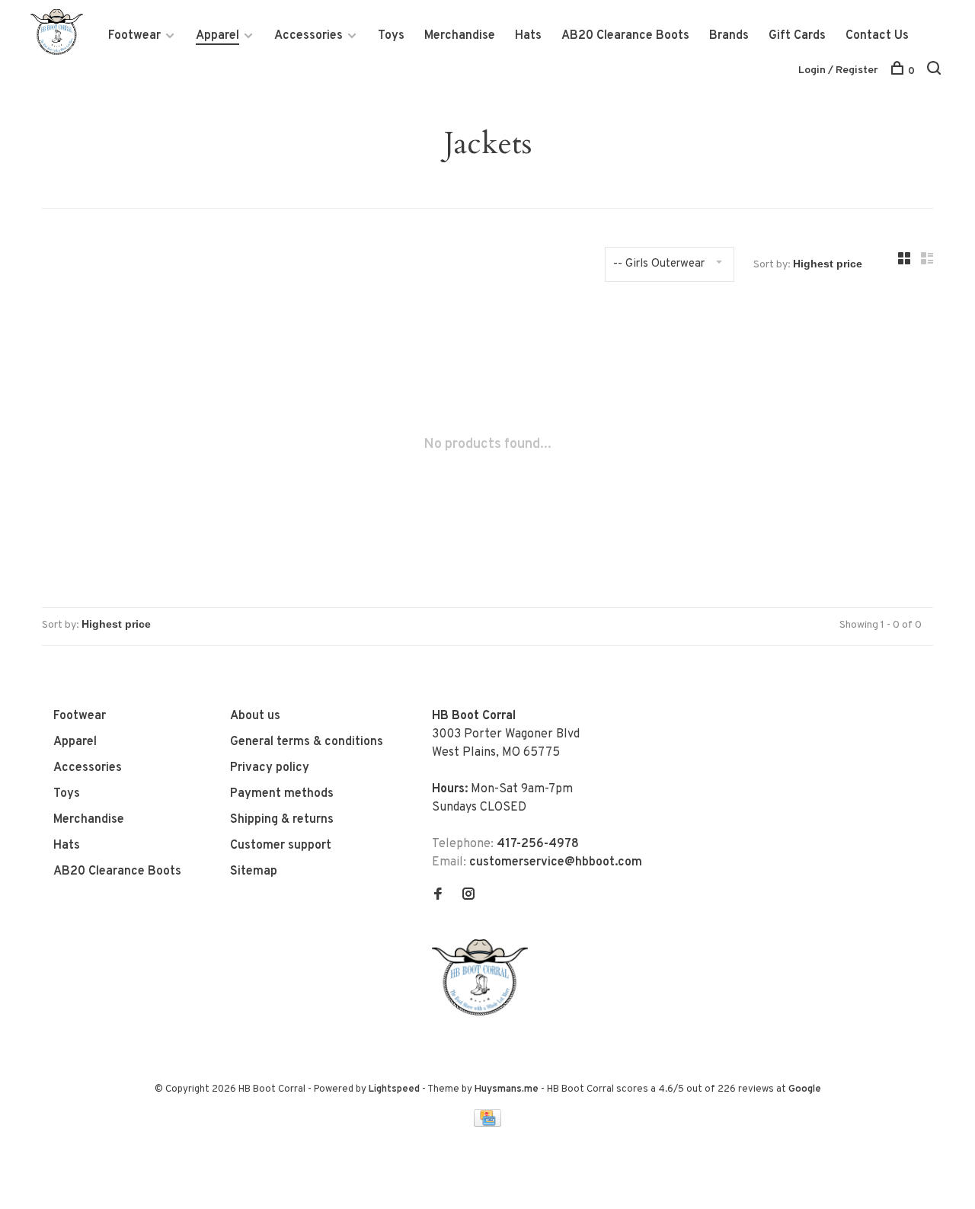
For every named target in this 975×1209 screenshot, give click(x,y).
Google (804, 1089)
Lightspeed (394, 1089)
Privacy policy (269, 768)
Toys (391, 35)
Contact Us (877, 35)
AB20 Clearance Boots (625, 35)
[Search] (936, 71)
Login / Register (838, 70)
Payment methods (282, 793)
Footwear (134, 35)
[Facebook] (438, 896)
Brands (729, 35)
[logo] (483, 1012)
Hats (528, 35)
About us (255, 716)
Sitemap (253, 871)
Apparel (217, 35)
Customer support (280, 845)
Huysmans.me (508, 1089)
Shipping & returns (282, 819)
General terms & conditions (306, 742)
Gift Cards (797, 35)
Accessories (308, 35)
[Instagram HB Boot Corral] (468, 896)
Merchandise (459, 35)
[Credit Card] (487, 1123)
